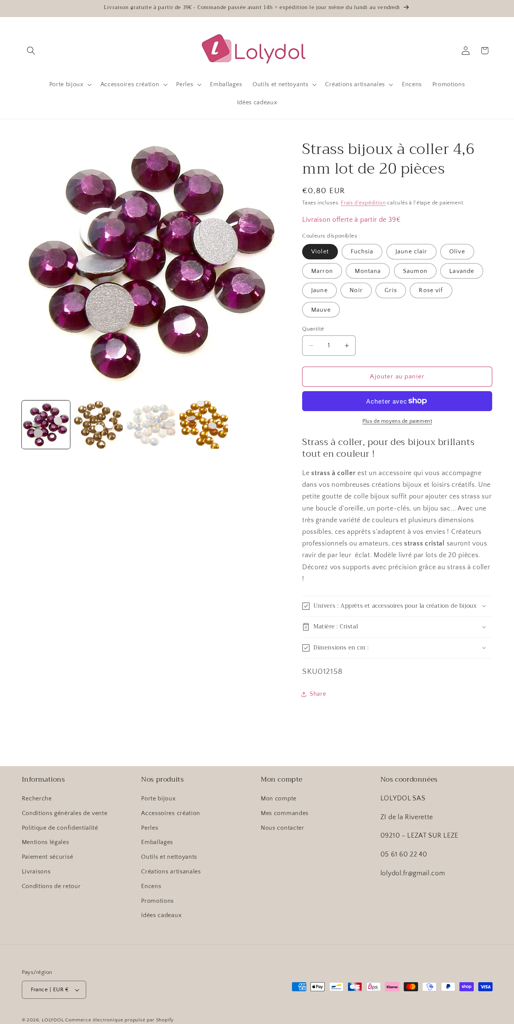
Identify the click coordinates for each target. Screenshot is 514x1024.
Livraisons (36, 871)
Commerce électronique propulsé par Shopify (119, 1019)
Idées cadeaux (161, 915)
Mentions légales (45, 842)
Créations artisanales (171, 871)
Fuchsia (362, 251)
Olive (457, 251)
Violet (320, 251)
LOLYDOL (53, 1019)
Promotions (157, 901)
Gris (391, 290)
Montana (368, 270)
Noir (356, 290)
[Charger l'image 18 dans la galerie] (151, 425)
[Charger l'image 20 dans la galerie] (203, 425)
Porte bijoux (158, 798)
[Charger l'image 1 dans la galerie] (46, 425)
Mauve (321, 309)
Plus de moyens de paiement (397, 421)
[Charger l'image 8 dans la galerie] (98, 425)
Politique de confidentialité (60, 827)
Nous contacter (282, 827)
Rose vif (431, 290)
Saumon (415, 270)
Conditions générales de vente (65, 813)
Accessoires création (170, 813)
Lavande (461, 270)
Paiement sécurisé (47, 856)
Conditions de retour (51, 886)
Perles (149, 827)
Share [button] (318, 693)
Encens (151, 886)
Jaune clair (411, 251)
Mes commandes (285, 813)
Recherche (37, 798)
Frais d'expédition (363, 203)
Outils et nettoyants (169, 856)
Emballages (157, 842)
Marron (322, 270)
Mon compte (279, 798)
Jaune (319, 290)
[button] (31, 50)
